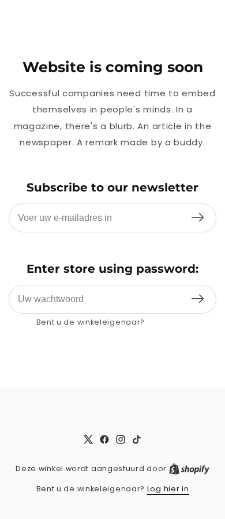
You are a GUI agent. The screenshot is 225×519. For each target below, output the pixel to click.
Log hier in (168, 322)
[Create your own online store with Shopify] (189, 469)
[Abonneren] (197, 218)
